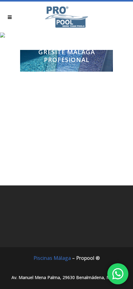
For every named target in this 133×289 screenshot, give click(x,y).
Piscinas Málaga (52, 258)
